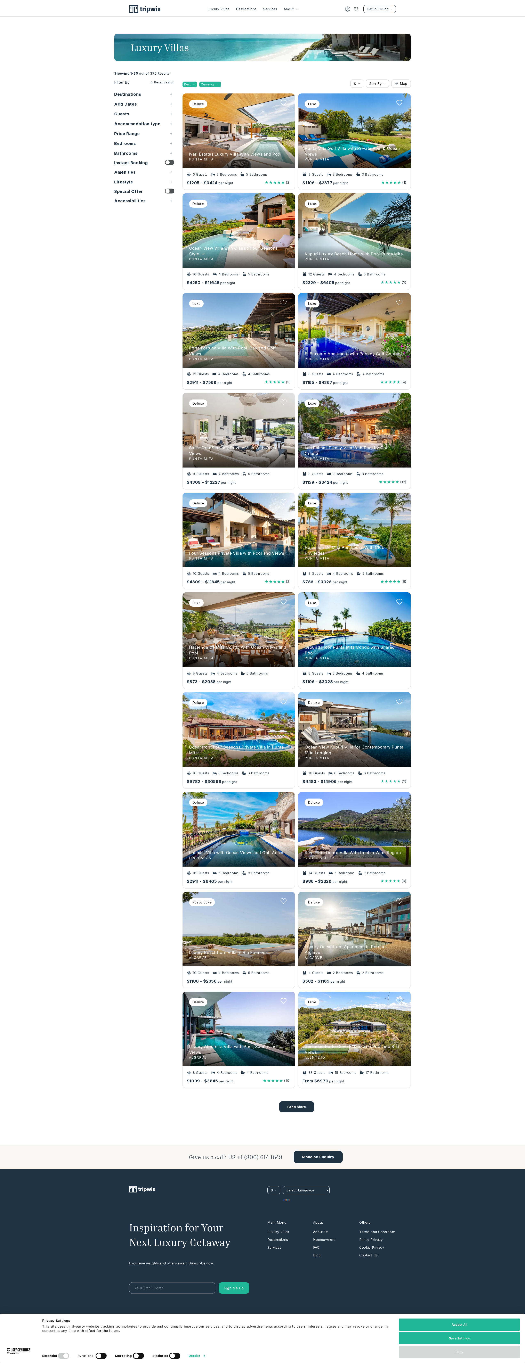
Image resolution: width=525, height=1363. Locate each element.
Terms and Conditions (377, 1232)
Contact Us (368, 1255)
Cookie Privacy (371, 1247)
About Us (321, 1232)
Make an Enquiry (318, 1157)
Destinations (246, 9)
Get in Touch (378, 9)
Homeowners (324, 1240)
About (289, 9)
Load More (296, 1107)
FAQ (316, 1247)
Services (270, 9)
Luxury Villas (218, 9)
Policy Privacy (371, 1240)
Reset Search (164, 82)
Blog (317, 1255)
